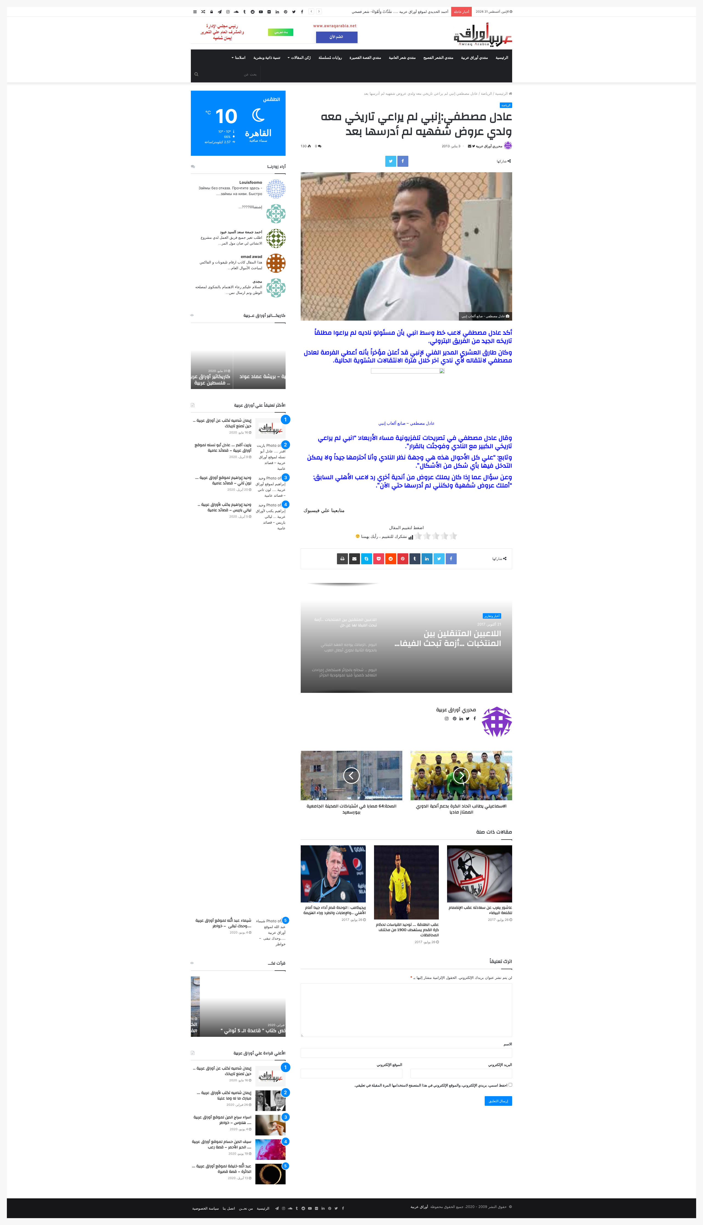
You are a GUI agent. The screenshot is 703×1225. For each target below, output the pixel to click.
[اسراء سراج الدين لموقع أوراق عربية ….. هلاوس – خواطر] (270, 1125)
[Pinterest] (402, 558)
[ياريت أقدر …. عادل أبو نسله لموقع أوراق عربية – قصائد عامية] (270, 457)
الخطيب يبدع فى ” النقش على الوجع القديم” (244, 1027)
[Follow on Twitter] (473, 146)
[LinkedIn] (427, 558)
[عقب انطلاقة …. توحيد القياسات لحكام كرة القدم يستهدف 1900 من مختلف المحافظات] (406, 882)
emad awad (251, 256)
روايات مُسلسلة (330, 58)
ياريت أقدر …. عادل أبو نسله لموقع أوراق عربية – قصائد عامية (223, 447)
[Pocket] (378, 558)
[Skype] (366, 558)
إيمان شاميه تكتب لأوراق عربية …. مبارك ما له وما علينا (224, 1095)
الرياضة (486, 93)
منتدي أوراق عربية (474, 58)
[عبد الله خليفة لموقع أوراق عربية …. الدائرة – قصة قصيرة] (270, 1174)
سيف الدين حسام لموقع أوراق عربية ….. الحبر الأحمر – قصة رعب (221, 1144)
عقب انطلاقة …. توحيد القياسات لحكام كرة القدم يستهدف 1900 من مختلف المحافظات (407, 930)
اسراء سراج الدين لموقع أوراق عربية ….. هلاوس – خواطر (222, 1120)
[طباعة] (342, 558)
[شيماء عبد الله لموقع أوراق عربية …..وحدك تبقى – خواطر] (270, 932)
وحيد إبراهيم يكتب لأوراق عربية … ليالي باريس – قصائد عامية (224, 507)
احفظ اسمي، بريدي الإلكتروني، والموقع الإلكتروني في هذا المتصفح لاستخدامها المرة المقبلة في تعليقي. (430, 1085)
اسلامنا (240, 58)
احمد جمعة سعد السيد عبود (241, 231)
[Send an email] (469, 146)
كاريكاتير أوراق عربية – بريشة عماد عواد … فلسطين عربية (240, 379)
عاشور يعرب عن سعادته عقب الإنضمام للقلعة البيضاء (480, 910)
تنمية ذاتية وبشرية (266, 58)
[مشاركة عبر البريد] (354, 558)
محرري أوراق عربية (489, 146)
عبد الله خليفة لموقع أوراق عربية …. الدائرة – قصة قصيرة (221, 1169)
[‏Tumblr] (414, 558)
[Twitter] (390, 161)
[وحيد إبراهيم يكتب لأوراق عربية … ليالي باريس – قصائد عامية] (270, 708)
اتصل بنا (229, 1208)
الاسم (508, 1044)
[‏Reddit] (390, 558)
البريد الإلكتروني (500, 1064)
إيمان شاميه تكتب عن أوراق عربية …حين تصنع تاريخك (222, 423)
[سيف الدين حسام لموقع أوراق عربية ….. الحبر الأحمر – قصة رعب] (270, 1149)
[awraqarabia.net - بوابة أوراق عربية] (482, 34)
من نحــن (246, 1208)
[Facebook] (402, 161)
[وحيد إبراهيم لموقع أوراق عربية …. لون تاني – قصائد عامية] (270, 486)
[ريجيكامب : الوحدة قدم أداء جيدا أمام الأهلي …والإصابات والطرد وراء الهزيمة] (333, 873)
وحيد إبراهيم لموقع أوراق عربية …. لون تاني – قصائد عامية (223, 480)
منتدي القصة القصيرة (365, 58)
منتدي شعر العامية (402, 58)
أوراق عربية (419, 1206)
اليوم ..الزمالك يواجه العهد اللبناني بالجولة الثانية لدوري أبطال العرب (450, 638)
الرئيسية (502, 58)
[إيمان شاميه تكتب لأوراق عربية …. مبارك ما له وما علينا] (270, 1100)
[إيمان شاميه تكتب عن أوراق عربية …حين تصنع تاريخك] (270, 428)
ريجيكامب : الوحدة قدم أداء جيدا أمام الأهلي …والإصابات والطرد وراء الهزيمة (334, 910)
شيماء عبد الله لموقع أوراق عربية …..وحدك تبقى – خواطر (223, 923)
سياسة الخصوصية (205, 1208)
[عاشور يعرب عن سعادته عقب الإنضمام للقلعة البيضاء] (479, 873)
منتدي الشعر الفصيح (438, 58)
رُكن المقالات (301, 58)
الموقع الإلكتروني (389, 1064)
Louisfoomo (250, 182)
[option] (406, 638)
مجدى (257, 281)
